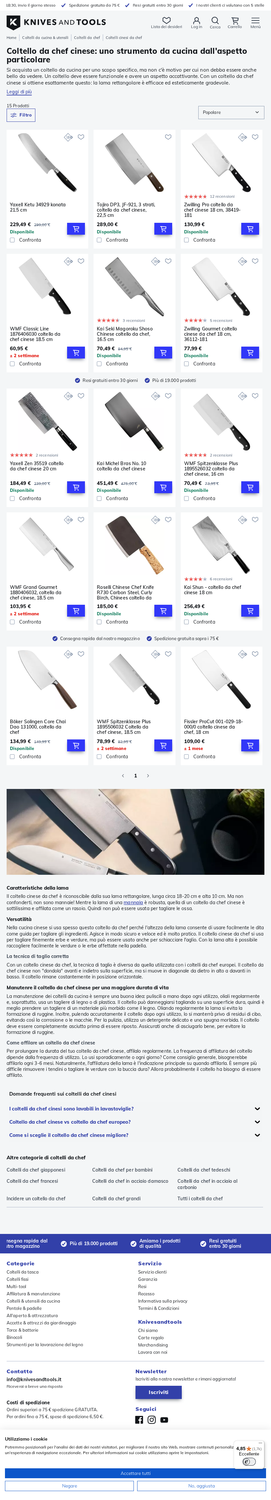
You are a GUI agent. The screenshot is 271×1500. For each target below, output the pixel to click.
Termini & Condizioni (158, 1308)
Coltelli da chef (87, 37)
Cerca (215, 26)
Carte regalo (151, 1337)
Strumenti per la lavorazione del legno (45, 1344)
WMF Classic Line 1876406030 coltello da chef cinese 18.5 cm (35, 334)
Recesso (146, 1293)
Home (12, 37)
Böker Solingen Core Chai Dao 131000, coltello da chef (38, 727)
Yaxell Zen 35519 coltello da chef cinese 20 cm (37, 466)
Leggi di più (19, 92)
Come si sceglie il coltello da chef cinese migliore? (68, 1135)
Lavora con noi (152, 1352)
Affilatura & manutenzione (33, 1293)
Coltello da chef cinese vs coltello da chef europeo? (70, 1122)
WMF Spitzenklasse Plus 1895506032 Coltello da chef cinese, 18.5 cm (124, 727)
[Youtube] (164, 1420)
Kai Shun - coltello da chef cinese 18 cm (213, 590)
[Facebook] (139, 1420)
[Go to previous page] (123, 775)
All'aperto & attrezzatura (32, 1315)
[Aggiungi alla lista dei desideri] (81, 137)
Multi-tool (16, 1286)
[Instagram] (151, 1420)
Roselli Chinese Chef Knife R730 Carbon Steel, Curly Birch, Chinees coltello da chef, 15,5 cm (125, 592)
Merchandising (153, 1344)
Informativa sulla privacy (163, 1301)
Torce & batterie (23, 1330)
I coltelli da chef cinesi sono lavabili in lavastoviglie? (71, 1109)
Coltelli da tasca (23, 1272)
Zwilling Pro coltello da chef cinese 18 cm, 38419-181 (212, 210)
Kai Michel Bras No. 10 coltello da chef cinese (121, 466)
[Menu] (260, 1445)
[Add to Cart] (76, 229)
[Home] (56, 19)
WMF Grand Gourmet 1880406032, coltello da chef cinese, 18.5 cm (35, 592)
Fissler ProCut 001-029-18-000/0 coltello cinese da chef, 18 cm (213, 727)
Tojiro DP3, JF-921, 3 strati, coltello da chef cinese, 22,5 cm (126, 210)
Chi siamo (148, 1330)
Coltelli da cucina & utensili (45, 37)
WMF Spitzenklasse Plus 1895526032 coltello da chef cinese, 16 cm (211, 469)
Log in (196, 26)
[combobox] (231, 112)
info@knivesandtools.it (34, 1379)
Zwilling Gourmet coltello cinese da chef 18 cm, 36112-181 (210, 334)
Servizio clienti (152, 1272)
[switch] (249, 1462)
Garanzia (147, 1279)
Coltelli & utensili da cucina (33, 1301)
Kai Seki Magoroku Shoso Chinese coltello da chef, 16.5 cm (124, 334)
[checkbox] (12, 240)
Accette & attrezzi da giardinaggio (41, 1322)
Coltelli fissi (17, 1279)
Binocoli (14, 1337)
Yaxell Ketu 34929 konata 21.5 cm (38, 207)
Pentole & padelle (24, 1308)
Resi (142, 1286)
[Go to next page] (148, 775)
